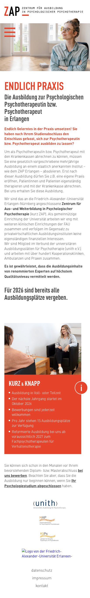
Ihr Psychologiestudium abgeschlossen (40, 483)
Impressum (42, 577)
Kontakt (42, 585)
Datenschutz (41, 570)
